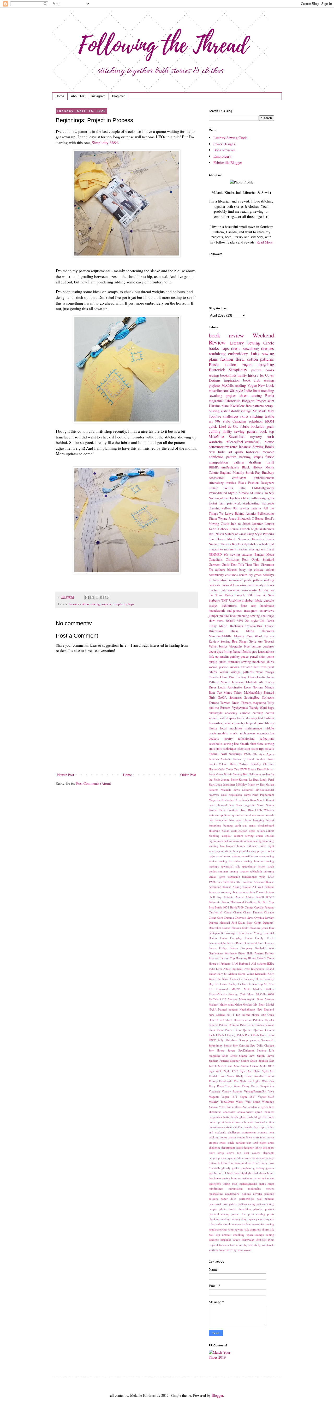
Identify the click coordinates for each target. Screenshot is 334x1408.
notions (246, 1194)
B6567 (270, 897)
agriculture (267, 1107)
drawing (251, 718)
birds (250, 1117)
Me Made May (263, 410)
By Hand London (253, 759)
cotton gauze (228, 1137)
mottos (270, 1188)
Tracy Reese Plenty (237, 1086)
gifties (235, 1168)
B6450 (260, 897)
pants (247, 580)
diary (212, 1153)
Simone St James (251, 493)
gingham (246, 1168)
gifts (271, 498)
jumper (213, 616)
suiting (270, 1235)
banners (269, 1112)
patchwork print (218, 1204)
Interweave (257, 969)
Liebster (243, 984)
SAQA (222, 697)
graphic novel (217, 1173)
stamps (259, 1235)
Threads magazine (253, 702)
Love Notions (253, 687)
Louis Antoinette (230, 687)
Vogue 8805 (266, 1096)
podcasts (214, 585)
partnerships (246, 1199)
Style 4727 (231, 1071)
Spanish (263, 1060)
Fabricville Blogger (227, 162)
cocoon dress (246, 831)
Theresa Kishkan (231, 544)
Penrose (269, 1025)
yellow (226, 508)
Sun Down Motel (222, 539)
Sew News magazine (242, 805)
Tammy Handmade (220, 1081)
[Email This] (87, 597)
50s (232, 882)
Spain (253, 1060)
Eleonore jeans (258, 928)
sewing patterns (247, 585)
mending (267, 390)
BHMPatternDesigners (224, 467)
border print (216, 1122)
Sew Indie (217, 451)
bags (271, 707)
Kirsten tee (236, 979)
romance (259, 856)
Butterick (217, 370)
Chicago (269, 912)
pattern (233, 1204)
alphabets (250, 544)
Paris (255, 795)
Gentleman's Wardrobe (223, 953)
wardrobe (216, 441)
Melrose (232, 999)
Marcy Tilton (233, 692)
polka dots (229, 585)
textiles (231, 482)
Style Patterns (264, 534)
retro (233, 446)
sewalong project (222, 395)
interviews (267, 610)
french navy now (263, 1163)
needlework (232, 1194)
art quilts (235, 451)
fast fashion (266, 718)
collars (261, 831)
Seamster (235, 697)
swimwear (248, 1239)
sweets (236, 1239)
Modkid (247, 1004)
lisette (213, 728)
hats (237, 1173)
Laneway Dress (253, 979)
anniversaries (245, 1112)
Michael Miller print (221, 1004)
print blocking (248, 851)
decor (212, 651)
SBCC (212, 1040)
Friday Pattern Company (235, 948)
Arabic (239, 897)
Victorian (214, 1091)
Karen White (246, 974)
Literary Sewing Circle (230, 137)
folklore (223, 1163)
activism (214, 815)
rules (219, 1224)
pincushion (244, 1209)
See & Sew (265, 595)
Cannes (249, 907)
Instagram (98, 96)
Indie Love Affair (219, 969)
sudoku (234, 667)
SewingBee (251, 697)
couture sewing (244, 835)
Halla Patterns (255, 953)
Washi (239, 1101)
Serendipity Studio (220, 1045)
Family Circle (264, 938)
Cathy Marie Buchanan (226, 626)
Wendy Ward (258, 707)
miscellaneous (219, 390)
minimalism (236, 1188)
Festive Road (234, 943)
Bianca (237, 759)
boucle (229, 1122)
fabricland (258, 1158)
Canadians (216, 559)
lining (226, 1183)
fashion (226, 359)
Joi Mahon (230, 974)
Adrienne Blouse (264, 882)
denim (243, 575)
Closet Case (232, 769)
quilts (222, 662)
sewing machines (253, 662)
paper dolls (228, 1199)
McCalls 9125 (217, 999)
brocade (249, 1122)
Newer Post (65, 774)
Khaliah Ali (254, 682)
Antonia (228, 897)
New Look (266, 385)
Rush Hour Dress (263, 1035)
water (222, 1250)
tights (222, 876)
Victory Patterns (232, 1091)
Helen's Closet (265, 958)
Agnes (270, 754)
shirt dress (216, 621)
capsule (269, 600)
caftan (228, 1127)
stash (270, 436)
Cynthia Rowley (264, 917)
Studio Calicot (250, 1066)
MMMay (241, 784)
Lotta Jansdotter (225, 784)
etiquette (230, 1158)
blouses (74, 604)
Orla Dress (215, 1020)
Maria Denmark (260, 631)
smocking (238, 1235)
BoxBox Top (266, 902)
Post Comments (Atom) (93, 783)
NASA (213, 1009)
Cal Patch (267, 621)
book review (226, 335)
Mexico (269, 999)
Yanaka (213, 1107)
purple (213, 662)
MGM (269, 421)
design (263, 498)
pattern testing (247, 1204)
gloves (270, 1168)
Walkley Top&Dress (221, 1101)
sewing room (226, 1229)
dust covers (252, 1153)
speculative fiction (253, 866)
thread (212, 876)
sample (227, 1224)
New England (265, 1009)
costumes (231, 575)
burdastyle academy (223, 713)
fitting (228, 651)
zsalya (269, 672)
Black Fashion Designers (256, 482)
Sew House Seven (222, 1050)
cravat (270, 1137)
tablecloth (256, 871)
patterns (267, 359)
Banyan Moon (264, 554)
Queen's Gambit (264, 1030)
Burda (214, 364)
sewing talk (242, 1229)
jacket (213, 503)
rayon (247, 364)
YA (211, 569)
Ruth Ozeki (251, 559)
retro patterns (232, 856)
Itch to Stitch (240, 523)
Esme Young (254, 933)
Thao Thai (252, 564)
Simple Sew (246, 1056)
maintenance (253, 728)
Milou (238, 1004)
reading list (227, 1219)
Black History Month (258, 467)
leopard (230, 846)
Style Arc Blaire (250, 1071)
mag (234, 1183)
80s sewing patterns (238, 554)
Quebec (247, 1030)
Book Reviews (224, 149)
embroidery (238, 353)
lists (233, 375)
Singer (243, 641)
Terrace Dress (229, 702)
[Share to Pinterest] (106, 597)
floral (240, 359)
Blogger (217, 1395)
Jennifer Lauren (263, 523)
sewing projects (100, 604)
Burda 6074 (222, 907)
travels (269, 748)
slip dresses (223, 1235)
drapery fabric (235, 718)
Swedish (259, 1076)
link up (213, 656)
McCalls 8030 (265, 994)
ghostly (226, 1168)
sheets (244, 395)
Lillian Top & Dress (261, 984)
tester (254, 748)
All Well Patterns (263, 887)
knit (222, 503)
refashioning (246, 738)
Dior (232, 677)
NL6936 (214, 795)
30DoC (230, 621)
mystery (256, 436)
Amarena (214, 892)
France (269, 626)
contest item (266, 1132)
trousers (224, 1245)
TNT (224, 600)
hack (230, 1173)
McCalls (228, 385)
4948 (226, 882)
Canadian (239, 421)
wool (259, 672)
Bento (225, 902)
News (247, 795)
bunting (228, 825)
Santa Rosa (249, 800)
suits (219, 748)
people (213, 1209)
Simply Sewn (265, 1056)
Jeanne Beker (229, 779)
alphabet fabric (252, 600)
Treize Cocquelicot (262, 1086)
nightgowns (247, 733)
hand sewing (254, 841)
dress (235, 348)
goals (270, 426)
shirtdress (255, 1229)
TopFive (215, 416)
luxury (241, 846)
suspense (225, 1239)
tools (270, 585)
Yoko (222, 1107)
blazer (247, 820)
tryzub (248, 1245)
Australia (225, 759)
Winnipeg (268, 1101)
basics (223, 646)
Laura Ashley (228, 984)
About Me (78, 96)
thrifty (242, 375)
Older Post (188, 774)
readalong (217, 353)
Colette (214, 472)
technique (229, 748)
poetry (228, 738)
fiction (230, 364)
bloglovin (260, 1117)
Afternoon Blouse (220, 887)
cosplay (226, 835)
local (223, 728)
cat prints (249, 825)
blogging (258, 820)
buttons (256, 646)
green (257, 575)
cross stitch (226, 1142)
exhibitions (229, 605)
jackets (228, 723)
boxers (239, 1122)
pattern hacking (238, 456)
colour (270, 569)
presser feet (238, 1214)
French (239, 595)
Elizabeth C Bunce (250, 518)
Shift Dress (229, 1056)
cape (262, 1127)
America (214, 759)
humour (236, 1178)
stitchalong (216, 482)
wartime (213, 1250)
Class (224, 677)
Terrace (214, 702)
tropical (213, 1245)
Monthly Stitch (243, 472)
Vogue (252, 385)
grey (254, 651)
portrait (269, 1209)
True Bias (247, 810)
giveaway (259, 1168)
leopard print (255, 723)
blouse (269, 441)
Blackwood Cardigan (243, 902)
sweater (244, 871)
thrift (270, 462)
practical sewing (219, 1214)
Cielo (221, 769)
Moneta (239, 636)
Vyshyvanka (240, 707)
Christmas (232, 559)
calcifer (237, 1127)
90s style (222, 421)
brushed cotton (264, 1122)
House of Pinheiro (220, 963)
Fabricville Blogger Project (245, 400)
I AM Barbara (240, 963)
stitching (256, 416)
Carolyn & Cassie (220, 912)
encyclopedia (217, 1158)
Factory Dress (246, 677)
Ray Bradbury (264, 472)
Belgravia (214, 902)
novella (257, 1194)
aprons (236, 815)
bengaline (221, 820)
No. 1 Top (233, 1015)
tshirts (213, 672)
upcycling (266, 364)
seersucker (258, 1224)
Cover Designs (224, 143)
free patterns (255, 405)
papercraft (222, 851)
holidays (268, 575)
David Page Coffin (249, 922)
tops (131, 604)
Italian (212, 974)
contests (263, 544)
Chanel (237, 912)
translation (234, 876)
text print (267, 667)
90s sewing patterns (247, 508)
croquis (213, 1142)
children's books (219, 831)
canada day (251, 1127)
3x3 (219, 882)
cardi (238, 825)
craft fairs (259, 1137)
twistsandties (249, 876)
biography (235, 646)
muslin (224, 656)
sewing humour (254, 861)
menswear (236, 580)
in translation (218, 580)
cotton (84, 604)
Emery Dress (255, 769)
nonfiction (216, 456)
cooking (214, 1137)
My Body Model (263, 1004)
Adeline (247, 882)
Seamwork (267, 1040)
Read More (265, 242)
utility (257, 1245)
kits (272, 1178)
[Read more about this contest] (223, 1357)
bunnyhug (215, 825)
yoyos (247, 1250)
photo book (227, 1209)
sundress (214, 1239)
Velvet (213, 646)
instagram (250, 610)
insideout (247, 1178)
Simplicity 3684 (105, 142)
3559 (240, 621)
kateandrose (266, 651)
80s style (236, 390)
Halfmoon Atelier (259, 774)
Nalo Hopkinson (231, 795)
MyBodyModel (264, 790)
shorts (265, 1229)
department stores (232, 1147)
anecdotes (229, 1112)
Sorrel (260, 805)
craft (222, 718)
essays (213, 605)
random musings (249, 549)
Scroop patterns (249, 1040)
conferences (249, 1132)
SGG (250, 595)
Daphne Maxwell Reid (223, 922)
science (236, 1224)
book (271, 1117)
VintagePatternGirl (255, 1091)
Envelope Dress (234, 933)
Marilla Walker (263, 989)
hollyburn (260, 1173)
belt (211, 820)
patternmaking (265, 1204)
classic (259, 569)
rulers (212, 1224)
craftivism (239, 478)
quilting (214, 431)
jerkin (265, 1178)
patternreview (219, 446)
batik (226, 1117)
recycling (241, 1219)
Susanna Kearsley (251, 539)
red (221, 856)
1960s (212, 882)
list (272, 544)
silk (238, 866)
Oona (270, 1015)
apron (258, 1112)
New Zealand (217, 1015)
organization (265, 733)
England (225, 472)
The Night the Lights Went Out (254, 1081)
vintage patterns (242, 672)
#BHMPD (215, 554)
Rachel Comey (227, 1035)
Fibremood (250, 943)
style (263, 585)
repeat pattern (256, 1219)
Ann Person (257, 892)
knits (255, 353)
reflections (267, 738)
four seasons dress (240, 1163)
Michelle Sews (230, 790)
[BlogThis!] (91, 597)
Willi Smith (252, 1101)
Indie (248, 390)
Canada (214, 677)
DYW (243, 769)
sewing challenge (262, 616)
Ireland (269, 969)
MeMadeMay (253, 692)
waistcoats (268, 1245)
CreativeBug (254, 626)
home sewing (222, 1178)
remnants (234, 662)
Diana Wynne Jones (222, 518)
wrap (262, 876)
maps (262, 1183)
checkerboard (266, 825)
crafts (259, 835)
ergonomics (216, 841)
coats (234, 831)
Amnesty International (234, 892)
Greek (241, 953)
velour (224, 672)
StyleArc (268, 697)
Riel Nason (216, 534)
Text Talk (237, 564)
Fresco (213, 948)
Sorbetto (214, 600)
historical (253, 451)
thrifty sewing (233, 431)
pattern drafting (247, 462)
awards (270, 815)
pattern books (262, 369)
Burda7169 (237, 907)
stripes (258, 456)
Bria (211, 907)
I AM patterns (257, 963)
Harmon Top (227, 958)
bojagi (270, 820)
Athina (250, 897)
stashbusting (251, 503)
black (238, 498)
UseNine (235, 600)
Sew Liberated (218, 805)
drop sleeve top (229, 1153)
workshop (234, 590)
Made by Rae (256, 784)
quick (213, 426)
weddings (235, 754)
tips (261, 748)
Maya (250, 994)
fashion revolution (235, 841)
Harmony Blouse (246, 958)
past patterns (265, 1199)
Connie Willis (221, 488)
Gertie (261, 677)
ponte (270, 656)
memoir (268, 451)
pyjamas (214, 856)
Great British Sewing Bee (232, 774)
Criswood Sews (244, 917)
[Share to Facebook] (101, 597)
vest (271, 549)
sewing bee (231, 743)
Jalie (242, 488)
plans (225, 405)
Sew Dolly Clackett (262, 1045)
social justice (218, 667)
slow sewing (265, 743)
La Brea (254, 779)
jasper (257, 1178)
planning (243, 616)
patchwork (234, 503)
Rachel (213, 1035)
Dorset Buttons (231, 928)
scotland (247, 1224)
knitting (213, 846)
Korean (243, 779)
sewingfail (227, 866)
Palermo (247, 1020)
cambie (245, 713)
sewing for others (230, 861)
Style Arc (256, 641)
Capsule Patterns (264, 907)
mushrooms (216, 1194)
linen (256, 390)
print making (256, 1214)
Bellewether (266, 513)
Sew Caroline (241, 1045)
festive (213, 1163)
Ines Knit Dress (240, 969)
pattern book (257, 431)
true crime (236, 1245)
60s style (259, 754)
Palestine (258, 1020)
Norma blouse (251, 1015)
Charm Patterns (253, 912)
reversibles (247, 856)
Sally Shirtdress (227, 1040)
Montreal (247, 790)
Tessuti (269, 641)
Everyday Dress (241, 938)
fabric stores (244, 1158)
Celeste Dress (227, 764)
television (243, 748)
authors (220, 569)
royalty (269, 1219)
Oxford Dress (231, 1020)
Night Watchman (262, 529)
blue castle (250, 498)
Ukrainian (267, 564)
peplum (233, 851)
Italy (220, 974)
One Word (254, 636)
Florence (269, 943)
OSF (263, 1015)
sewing (257, 395)
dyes (220, 651)
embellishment (264, 478)
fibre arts (248, 605)
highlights (247, 1173)
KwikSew (237, 405)
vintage (246, 410)
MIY (247, 989)
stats (212, 748)
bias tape (235, 820)
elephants (268, 1153)
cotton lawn (244, 1137)
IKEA (270, 963)
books (214, 348)
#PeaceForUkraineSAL (243, 441)
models (223, 733)
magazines (216, 549)
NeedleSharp (247, 1009)
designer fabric (252, 1147)
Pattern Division (229, 1025)
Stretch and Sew (228, 1066)
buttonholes (216, 1127)
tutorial (214, 754)
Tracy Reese (216, 1086)
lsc (262, 375)
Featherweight (217, 943)
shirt (253, 743)
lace (222, 846)
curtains (240, 1142)
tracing (213, 590)
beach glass (238, 1117)
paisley (235, 656)
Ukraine (214, 405)
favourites (215, 723)
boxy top (245, 569)
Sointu (245, 1060)
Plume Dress (233, 1030)
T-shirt (270, 1076)
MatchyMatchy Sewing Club (227, 994)
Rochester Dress (231, 800)
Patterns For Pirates (252, 1025)
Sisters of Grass (235, 534)
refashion (256, 421)
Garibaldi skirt (264, 948)
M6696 (235, 989)
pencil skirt (258, 656)
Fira (260, 943)
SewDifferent (246, 1050)
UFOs (258, 810)
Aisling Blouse (241, 887)
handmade (267, 605)
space (250, 1235)
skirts (244, 416)
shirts (270, 662)
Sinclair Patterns (219, 1060)
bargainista (215, 1117)
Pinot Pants (216, 1030)
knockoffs (215, 1183)
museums (230, 549)
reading (240, 385)
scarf (264, 549)
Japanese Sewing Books (256, 446)
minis (263, 846)
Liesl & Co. (228, 426)
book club (251, 380)
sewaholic (215, 743)
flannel (237, 651)
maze (271, 1183)
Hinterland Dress (223, 631)
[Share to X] (96, 597)
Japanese (238, 682)
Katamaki (260, 974)
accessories (216, 478)
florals (246, 651)
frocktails (214, 1168)
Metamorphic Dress (251, 999)
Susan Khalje (235, 1076)
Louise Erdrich (240, 529)
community (216, 575)
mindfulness (216, 1188)
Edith (245, 928)
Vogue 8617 (248, 1096)
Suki (222, 1076)
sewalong (251, 348)
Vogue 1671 (229, 1096)
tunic (223, 590)
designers (268, 1147)
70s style (251, 621)
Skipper (235, 1060)
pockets (214, 738)
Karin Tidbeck (218, 529)
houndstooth (217, 610)
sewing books (219, 375)
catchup (258, 713)
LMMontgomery (263, 488)
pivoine (258, 1209)
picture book (227, 616)
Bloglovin (119, 96)
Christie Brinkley (250, 764)
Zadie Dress (234, 1107)
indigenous (234, 610)
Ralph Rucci (244, 1035)
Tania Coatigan (228, 810)
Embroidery (222, 156)
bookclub (257, 426)
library (269, 723)
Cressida (229, 917)
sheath (244, 743)
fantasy (269, 1158)
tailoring (269, 871)
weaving (231, 1250)
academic (254, 1107)
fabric (244, 426)
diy (251, 575)
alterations (215, 1112)
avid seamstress (255, 815)
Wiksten (269, 810)
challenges (230, 416)
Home (60, 96)
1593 (271, 876)
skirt (270, 400)
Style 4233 (216, 1071)
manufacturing (248, 1183)
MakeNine (216, 436)
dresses (267, 348)
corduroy (268, 646)
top (271, 431)
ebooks (269, 835)
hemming (268, 841)
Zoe (244, 1107)
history (253, 375)
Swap (249, 1076)
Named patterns (228, 1009)
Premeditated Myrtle (223, 493)
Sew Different (265, 800)
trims (271, 1239)
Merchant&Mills (220, 636)
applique (225, 815)
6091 (239, 882)
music (234, 733)
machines (235, 728)
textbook (261, 1239)
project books (265, 851)
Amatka (251, 513)
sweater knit (250, 667)
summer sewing (228, 871)
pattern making (263, 580)
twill (224, 754)
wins (240, 1250)
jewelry (240, 723)
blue (247, 646)
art (242, 815)
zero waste (249, 590)
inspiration (232, 380)
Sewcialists (237, 436)
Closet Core (216, 917)
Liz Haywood (218, 989)
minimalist (254, 1188)
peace (245, 656)
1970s (247, 754)
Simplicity (120, 604)
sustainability (230, 410)
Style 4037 (267, 1066)
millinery (252, 846)
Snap (250, 534)
